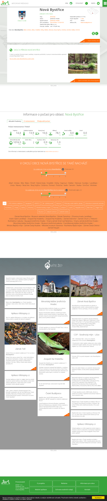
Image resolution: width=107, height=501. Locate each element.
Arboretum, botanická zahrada (94, 203)
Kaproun (63, 183)
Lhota (12, 185)
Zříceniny (30, 207)
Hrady (16, 207)
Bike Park (90, 207)
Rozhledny (8, 207)
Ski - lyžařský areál (48, 203)
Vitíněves (93, 185)
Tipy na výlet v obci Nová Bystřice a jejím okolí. (22, 59)
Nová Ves (26, 185)
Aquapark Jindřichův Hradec (34, 221)
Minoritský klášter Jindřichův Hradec (26, 223)
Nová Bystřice (52, 9)
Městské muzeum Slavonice (52, 225)
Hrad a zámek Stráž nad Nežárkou (60, 221)
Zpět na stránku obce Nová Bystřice (88, 80)
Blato (33, 30)
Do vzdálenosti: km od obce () (44, 190)
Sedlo (66, 185)
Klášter (46, 30)
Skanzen (58, 203)
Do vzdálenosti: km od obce (47, 169)
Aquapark (28, 203)
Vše (5, 203)
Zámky (23, 207)
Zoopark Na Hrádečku (36, 219)
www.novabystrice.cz (86, 22)
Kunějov (85, 183)
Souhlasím (98, 498)
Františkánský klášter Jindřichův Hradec (78, 223)
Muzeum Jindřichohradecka (51, 223)
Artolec (29, 30)
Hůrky (42, 30)
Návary (18, 185)
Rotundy (55, 207)
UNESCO (37, 203)
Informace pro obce (87, 483)
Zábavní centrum (52, 212)
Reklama (64, 483)
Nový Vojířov (57, 30)
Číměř (32, 183)
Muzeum (41, 212)
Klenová (51, 30)
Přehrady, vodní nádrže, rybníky (73, 203)
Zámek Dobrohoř (70, 219)
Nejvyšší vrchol (79, 207)
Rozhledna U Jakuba (15, 221)
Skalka (73, 30)
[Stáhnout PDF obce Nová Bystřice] (93, 33)
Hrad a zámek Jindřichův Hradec (86, 221)
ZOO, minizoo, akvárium (16, 203)
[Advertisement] (53, 99)
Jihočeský (52, 16)
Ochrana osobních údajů (64, 489)
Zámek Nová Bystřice (22, 216)
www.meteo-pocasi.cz (51, 151)
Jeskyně (63, 207)
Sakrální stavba (64, 212)
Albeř (25, 30)
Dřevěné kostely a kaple (43, 207)
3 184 (82, 18)
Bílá (22, 183)
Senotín (69, 30)
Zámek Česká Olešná (91, 225)
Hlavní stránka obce (93, 41)
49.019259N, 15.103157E (57, 22)
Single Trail (99, 207)
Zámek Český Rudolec (32, 225)
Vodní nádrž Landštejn (17, 219)
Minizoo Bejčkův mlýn (15, 225)
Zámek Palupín (53, 228)
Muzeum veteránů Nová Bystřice (44, 216)
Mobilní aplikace (41, 489)
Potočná (59, 185)
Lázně (70, 207)
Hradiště (37, 30)
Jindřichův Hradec (55, 20)
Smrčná (78, 30)
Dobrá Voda (40, 183)
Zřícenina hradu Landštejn (81, 216)
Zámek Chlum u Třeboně (87, 219)
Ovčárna (64, 30)
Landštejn (93, 183)
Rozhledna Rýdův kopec (73, 225)
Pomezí (52, 185)
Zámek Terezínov (63, 216)
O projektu (41, 483)
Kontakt (87, 489)
